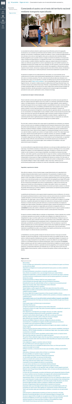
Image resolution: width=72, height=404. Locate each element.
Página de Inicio (12, 13)
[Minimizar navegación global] (3, 402)
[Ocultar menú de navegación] (9, 2)
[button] (3, 27)
